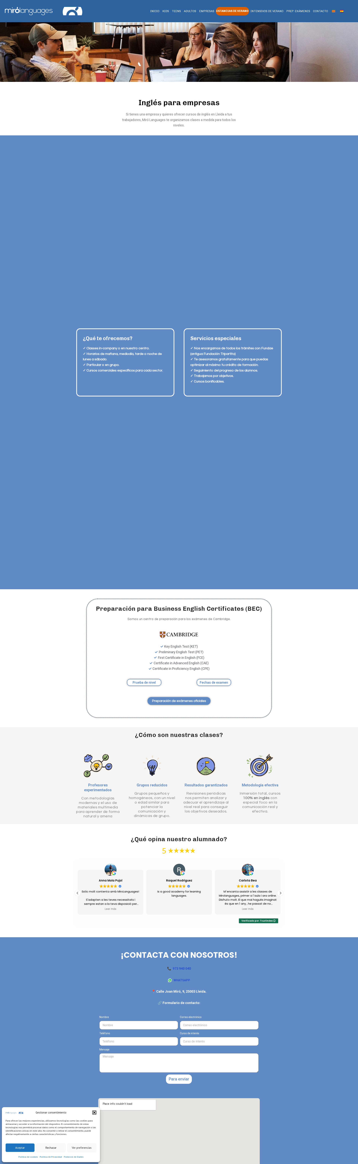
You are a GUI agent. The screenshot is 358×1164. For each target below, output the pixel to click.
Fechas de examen (214, 682)
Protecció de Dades (74, 1156)
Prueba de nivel (144, 682)
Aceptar (20, 1147)
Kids (165, 11)
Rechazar (50, 1147)
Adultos (190, 11)
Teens (176, 11)
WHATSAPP (182, 980)
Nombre (104, 1017)
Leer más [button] (110, 909)
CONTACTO (320, 11)
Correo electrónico (191, 1017)
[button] (94, 1112)
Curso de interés (189, 1033)
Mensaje (104, 1049)
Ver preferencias (82, 1147)
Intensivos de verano (267, 11)
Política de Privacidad (51, 1156)
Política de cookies (28, 1156)
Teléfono (104, 1033)
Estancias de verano (232, 11)
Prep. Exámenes (298, 11)
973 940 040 (182, 968)
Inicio (154, 11)
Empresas (206, 11)
